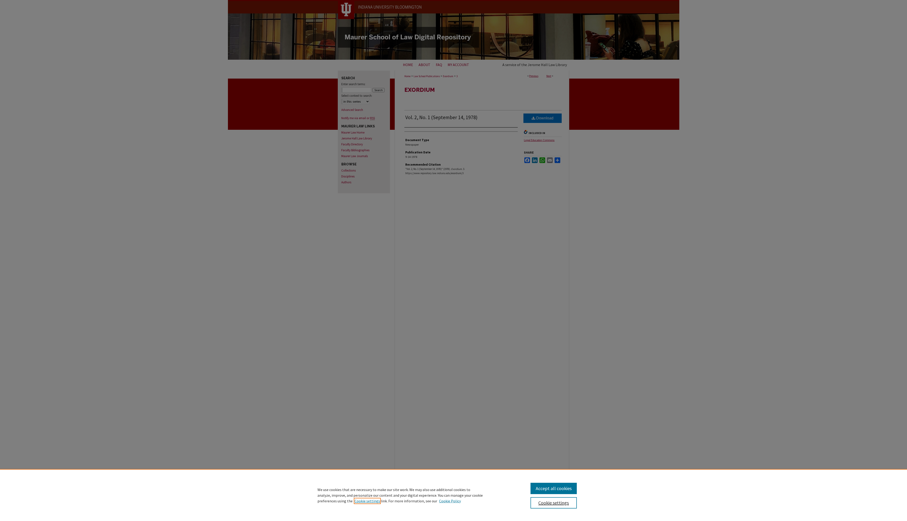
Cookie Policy (450, 501)
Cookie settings (367, 501)
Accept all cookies (554, 488)
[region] (453, 495)
